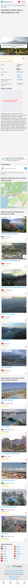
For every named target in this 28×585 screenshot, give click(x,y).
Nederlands (19, 553)
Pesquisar (17, 583)
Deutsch (5, 549)
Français (18, 549)
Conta (10, 583)
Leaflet (18, 207)
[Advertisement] (14, 26)
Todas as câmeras (19, 572)
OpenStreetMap (24, 207)
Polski (4, 553)
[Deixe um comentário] (25, 168)
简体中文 (5, 558)
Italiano (18, 551)
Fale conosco (8, 570)
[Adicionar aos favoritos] (23, 58)
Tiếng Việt (5, 561)
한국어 (17, 558)
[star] (3, 58)
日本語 (4, 551)
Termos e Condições (9, 572)
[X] (15, 578)
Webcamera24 (8, 2)
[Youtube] (17, 578)
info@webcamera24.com (14, 576)
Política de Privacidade (17, 570)
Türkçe (17, 556)
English (4, 546)
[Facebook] (10, 578)
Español (18, 546)
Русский (5, 556)
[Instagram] (13, 578)
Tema (3, 583)
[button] (14, 195)
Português (23, 2)
